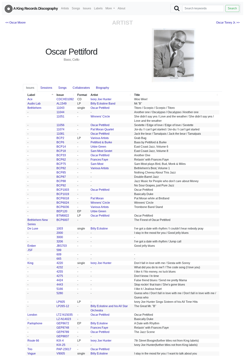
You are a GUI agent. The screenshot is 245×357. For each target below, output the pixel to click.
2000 (59, 232)
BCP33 (61, 155)
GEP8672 (62, 323)
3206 (59, 241)
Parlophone (34, 323)
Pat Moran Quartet (102, 129)
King (30, 263)
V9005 (60, 353)
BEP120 (61, 211)
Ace (29, 99)
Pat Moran (97, 198)
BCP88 (61, 181)
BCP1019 (62, 194)
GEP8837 (62, 336)
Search (232, 8)
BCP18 (61, 150)
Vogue (31, 353)
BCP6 (60, 142)
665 (58, 258)
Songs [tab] (62, 87)
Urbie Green (98, 146)
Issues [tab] (30, 87)
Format (82, 94)
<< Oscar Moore (15, 22)
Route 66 (33, 340)
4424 (59, 280)
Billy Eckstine (99, 228)
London (32, 314)
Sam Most (97, 163)
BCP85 (61, 172)
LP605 (60, 301)
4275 (59, 275)
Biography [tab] (102, 87)
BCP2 (60, 138)
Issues (87, 8)
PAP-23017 (63, 349)
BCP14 (61, 146)
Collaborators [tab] (81, 87)
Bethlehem (34, 107)
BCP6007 (62, 219)
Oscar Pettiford (100, 107)
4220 (59, 263)
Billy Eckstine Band (103, 103)
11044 (60, 112)
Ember (31, 245)
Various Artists (100, 138)
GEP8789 (62, 331)
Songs (76, 8)
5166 (59, 288)
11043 (60, 107)
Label (31, 94)
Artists (65, 8)
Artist (94, 94)
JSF (30, 250)
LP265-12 (62, 306)
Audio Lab (34, 103)
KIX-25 (60, 344)
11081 (60, 133)
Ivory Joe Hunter (101, 99)
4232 (59, 267)
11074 (60, 129)
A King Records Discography (35, 8)
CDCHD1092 (65, 99)
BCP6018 (62, 198)
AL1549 (61, 103)
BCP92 (61, 185)
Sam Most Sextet (101, 150)
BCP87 (61, 176)
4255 (59, 271)
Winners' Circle (100, 116)
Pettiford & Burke (101, 142)
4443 (59, 284)
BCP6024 (62, 202)
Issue (60, 94)
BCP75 (61, 163)
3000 (59, 237)
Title (137, 94)
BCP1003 (62, 189)
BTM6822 (62, 215)
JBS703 (61, 245)
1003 (59, 228)
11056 (60, 125)
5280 (59, 293)
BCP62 (61, 159)
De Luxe (32, 228)
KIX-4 (60, 340)
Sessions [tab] (46, 87)
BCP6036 (62, 206)
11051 (60, 116)
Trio (29, 349)
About (121, 8)
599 (58, 250)
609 (58, 254)
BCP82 (61, 168)
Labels (98, 8)
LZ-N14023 (63, 319)
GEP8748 (62, 327)
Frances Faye (99, 159)
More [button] (109, 8)
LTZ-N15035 (64, 314)
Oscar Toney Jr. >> (228, 22)
